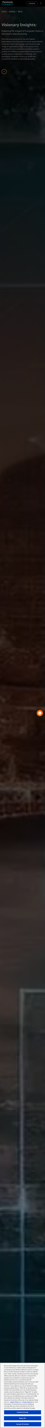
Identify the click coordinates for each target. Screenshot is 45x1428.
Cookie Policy (14, 1402)
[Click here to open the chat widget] (40, 713)
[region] (22, 1395)
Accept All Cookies (22, 1424)
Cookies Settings (22, 1412)
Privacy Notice (27, 1402)
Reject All (22, 1418)
